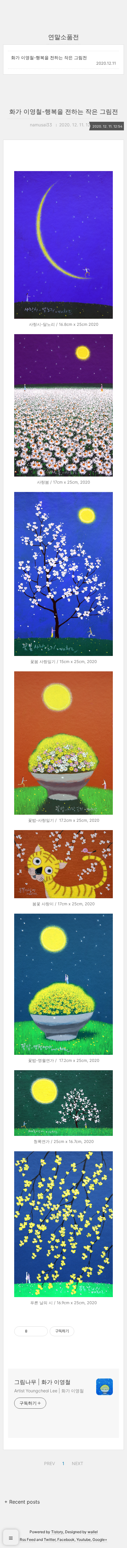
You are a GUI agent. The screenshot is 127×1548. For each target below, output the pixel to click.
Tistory (57, 1532)
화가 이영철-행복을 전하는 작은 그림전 (49, 57)
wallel (93, 1532)
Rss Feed (27, 1539)
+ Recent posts (22, 1502)
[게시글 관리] (41, 1331)
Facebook (66, 1539)
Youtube (83, 1539)
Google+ (99, 1539)
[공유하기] (33, 1331)
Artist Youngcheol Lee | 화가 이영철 (49, 1390)
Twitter (49, 1539)
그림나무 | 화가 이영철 (42, 1382)
